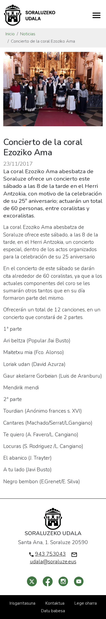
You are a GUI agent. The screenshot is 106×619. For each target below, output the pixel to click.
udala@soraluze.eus (53, 561)
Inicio (10, 34)
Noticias (27, 34)
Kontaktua (54, 603)
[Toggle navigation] (96, 15)
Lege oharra (85, 603)
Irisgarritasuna (22, 603)
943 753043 (50, 554)
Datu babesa (53, 611)
